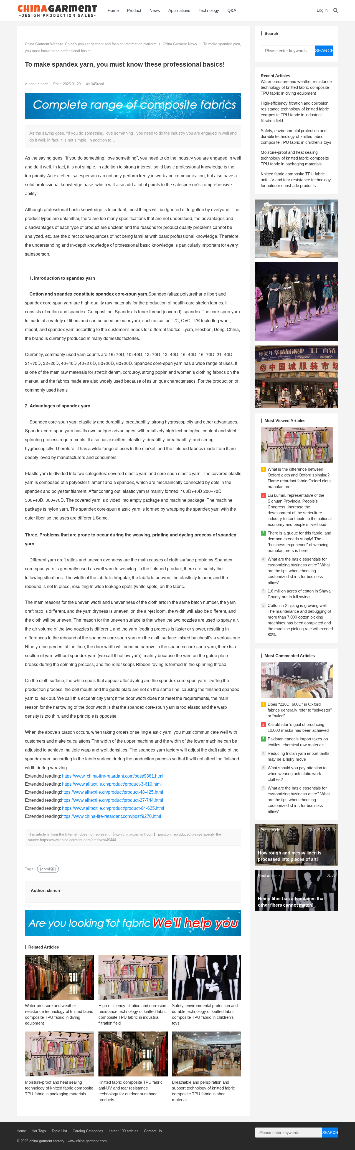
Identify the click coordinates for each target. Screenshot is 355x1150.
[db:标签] (48, 869)
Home (113, 10)
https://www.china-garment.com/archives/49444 (78, 840)
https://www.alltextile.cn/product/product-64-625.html (113, 808)
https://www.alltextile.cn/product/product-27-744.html (112, 800)
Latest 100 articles (123, 1131)
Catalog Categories (88, 1131)
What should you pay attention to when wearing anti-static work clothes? (297, 773)
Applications (179, 10)
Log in (322, 10)
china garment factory (46, 1141)
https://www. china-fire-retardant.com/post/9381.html (112, 776)
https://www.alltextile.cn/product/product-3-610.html (112, 784)
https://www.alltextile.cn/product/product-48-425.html (112, 792)
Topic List (59, 1131)
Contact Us (153, 1131)
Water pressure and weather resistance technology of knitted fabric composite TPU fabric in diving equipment (296, 87)
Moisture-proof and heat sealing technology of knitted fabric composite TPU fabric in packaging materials (59, 1088)
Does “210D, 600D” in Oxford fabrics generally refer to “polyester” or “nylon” (300, 710)
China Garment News (180, 44)
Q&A (231, 10)
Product (134, 10)
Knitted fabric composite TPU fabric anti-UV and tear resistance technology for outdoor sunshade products (296, 180)
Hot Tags (39, 1131)
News (154, 10)
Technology (209, 10)
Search (324, 50)
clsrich (43, 84)
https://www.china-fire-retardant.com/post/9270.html (111, 816)
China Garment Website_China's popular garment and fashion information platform (90, 44)
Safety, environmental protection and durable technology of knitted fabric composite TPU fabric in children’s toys (296, 136)
